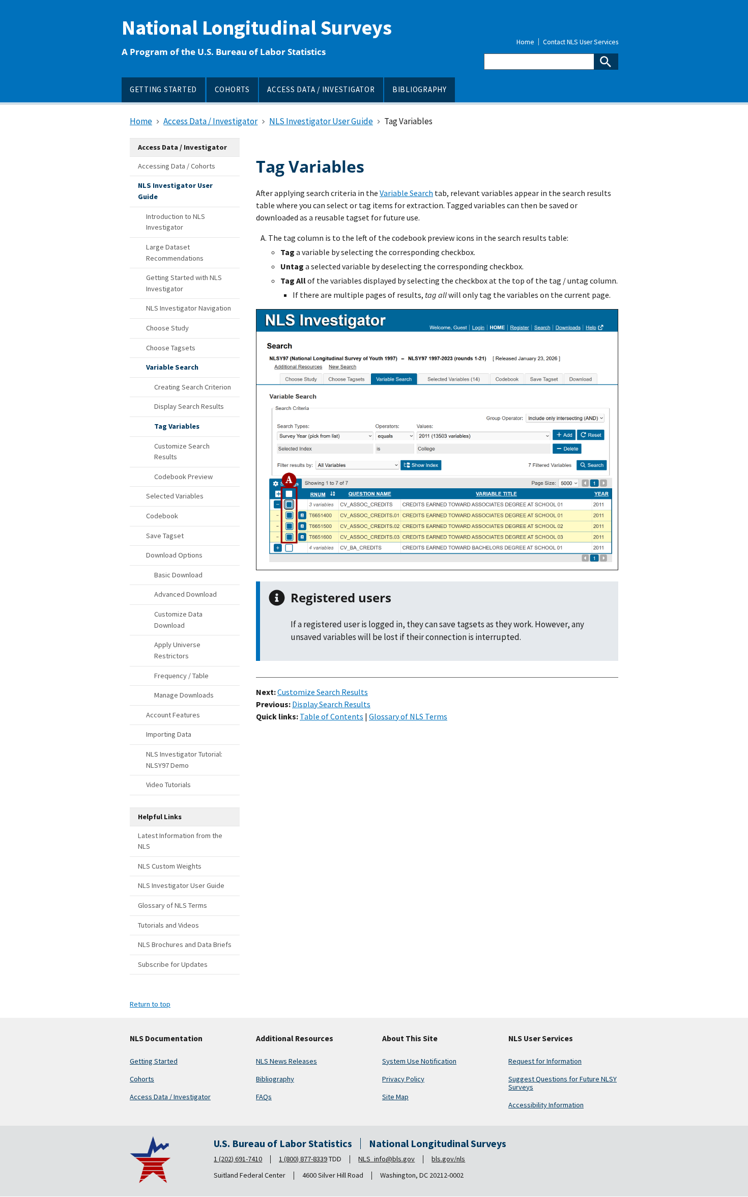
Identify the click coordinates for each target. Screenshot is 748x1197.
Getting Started (154, 1061)
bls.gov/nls (448, 1158)
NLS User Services (540, 1038)
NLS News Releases (286, 1061)
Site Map (395, 1096)
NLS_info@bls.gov (386, 1158)
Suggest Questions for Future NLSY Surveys (562, 1083)
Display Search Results (331, 704)
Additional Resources (294, 1038)
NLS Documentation (166, 1038)
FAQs (264, 1096)
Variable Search (406, 193)
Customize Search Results (322, 692)
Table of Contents (331, 716)
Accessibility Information (546, 1104)
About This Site (410, 1038)
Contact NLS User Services (580, 42)
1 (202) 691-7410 (238, 1158)
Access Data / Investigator (170, 1096)
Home (525, 42)
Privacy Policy (403, 1078)
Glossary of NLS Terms (408, 716)
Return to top (150, 1004)
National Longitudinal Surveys (257, 27)
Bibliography (275, 1078)
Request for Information (545, 1061)
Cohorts (142, 1078)
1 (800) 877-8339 (303, 1158)
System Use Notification (419, 1061)
